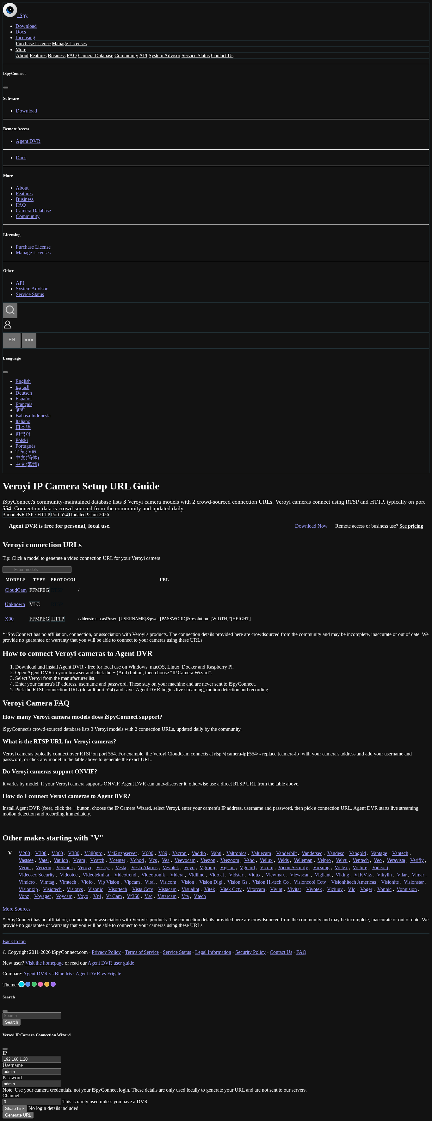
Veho (249, 860)
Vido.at (216, 874)
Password (12, 1077)
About (22, 55)
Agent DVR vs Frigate (98, 973)
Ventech (361, 860)
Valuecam (261, 853)
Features (38, 55)
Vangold (357, 853)
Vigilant (322, 874)
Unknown (15, 604)
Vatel (44, 860)
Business (56, 55)
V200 (24, 853)
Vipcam (132, 882)
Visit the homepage (44, 963)
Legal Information (213, 952)
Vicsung (321, 867)
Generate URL (18, 1115)
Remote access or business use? (379, 526)
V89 (162, 853)
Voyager (42, 896)
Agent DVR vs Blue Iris (47, 973)
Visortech (117, 889)
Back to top (14, 941)
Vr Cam (114, 896)
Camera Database (95, 55)
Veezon (208, 860)
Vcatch (97, 860)
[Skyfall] (34, 984)
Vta (185, 896)
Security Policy (250, 952)
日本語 (23, 427)
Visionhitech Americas (353, 882)
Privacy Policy (106, 952)
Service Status (196, 55)
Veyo (189, 867)
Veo (378, 860)
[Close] (5, 87)
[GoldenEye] (46, 984)
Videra (176, 874)
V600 (147, 853)
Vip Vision (108, 882)
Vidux (254, 874)
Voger (366, 889)
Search (11, 1022)
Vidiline (196, 874)
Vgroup (207, 867)
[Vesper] (53, 984)
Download (26, 26)
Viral (150, 882)
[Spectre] (21, 984)
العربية (22, 387)
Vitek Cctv (231, 889)
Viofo (87, 882)
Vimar (418, 874)
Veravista (396, 860)
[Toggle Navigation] (29, 340)
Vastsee (26, 860)
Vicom (266, 867)
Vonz (24, 896)
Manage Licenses (69, 43)
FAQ (72, 55)
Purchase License (33, 43)
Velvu (342, 860)
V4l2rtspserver (122, 853)
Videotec (68, 874)
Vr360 (133, 896)
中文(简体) (27, 457)
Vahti (216, 853)
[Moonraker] (27, 984)
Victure (360, 867)
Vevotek (171, 867)
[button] (7, 329)
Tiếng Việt (25, 451)
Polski (21, 440)
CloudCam (16, 590)
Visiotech (52, 889)
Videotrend (125, 874)
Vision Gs (237, 882)
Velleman (303, 860)
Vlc (351, 889)
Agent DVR (28, 141)
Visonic (95, 889)
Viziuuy (335, 889)
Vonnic (384, 889)
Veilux (266, 860)
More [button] (20, 49)
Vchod (137, 860)
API (143, 55)
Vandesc (335, 853)
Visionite (390, 882)
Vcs (153, 860)
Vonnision (407, 889)
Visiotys (75, 889)
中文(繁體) (27, 464)
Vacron (179, 853)
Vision (187, 882)
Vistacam (167, 889)
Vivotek (314, 889)
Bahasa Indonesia (33, 415)
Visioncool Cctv (310, 882)
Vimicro (27, 882)
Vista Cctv (142, 889)
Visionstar (414, 882)
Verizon (43, 867)
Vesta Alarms (144, 867)
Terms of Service (142, 952)
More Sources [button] (16, 909)
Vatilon (61, 860)
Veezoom (229, 860)
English (23, 381)
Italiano (22, 421)
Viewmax (275, 874)
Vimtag (47, 882)
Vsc (148, 896)
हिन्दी (20, 410)
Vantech (400, 853)
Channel (11, 1095)
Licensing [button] (25, 37)
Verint (25, 867)
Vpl (97, 896)
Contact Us (222, 55)
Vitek (209, 889)
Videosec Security (37, 874)
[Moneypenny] (40, 984)
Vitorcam (256, 889)
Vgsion (227, 867)
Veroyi (84, 867)
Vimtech (67, 882)
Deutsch (23, 393)
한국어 (23, 434)
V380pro (93, 853)
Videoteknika (96, 874)
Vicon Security (293, 867)
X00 (9, 618)
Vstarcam (166, 896)
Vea (166, 860)
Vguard (247, 867)
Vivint (276, 889)
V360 (57, 853)
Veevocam (185, 860)
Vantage (379, 853)
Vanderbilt (286, 853)
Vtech (200, 896)
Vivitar (294, 889)
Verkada (64, 867)
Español (23, 398)
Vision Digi (210, 882)
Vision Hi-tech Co (270, 882)
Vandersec (312, 853)
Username (13, 1065)
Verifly (417, 860)
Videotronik (153, 874)
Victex (341, 867)
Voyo (82, 896)
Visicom (168, 882)
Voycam (64, 896)
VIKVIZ (363, 874)
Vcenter (117, 860)
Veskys (103, 867)
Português (25, 446)
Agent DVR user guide (111, 963)
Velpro (324, 860)
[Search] (10, 310)
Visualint (190, 889)
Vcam (79, 860)
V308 (40, 853)
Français (23, 404)
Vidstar (236, 874)
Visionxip (28, 889)
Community (126, 55)
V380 (73, 853)
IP (5, 1053)
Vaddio (199, 853)
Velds (283, 860)
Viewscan (300, 874)
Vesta (120, 867)
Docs (20, 31)
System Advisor (164, 55)
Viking (342, 874)
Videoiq (380, 867)
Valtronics (236, 853)
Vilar (402, 874)
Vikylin (384, 874)
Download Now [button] (311, 526)
